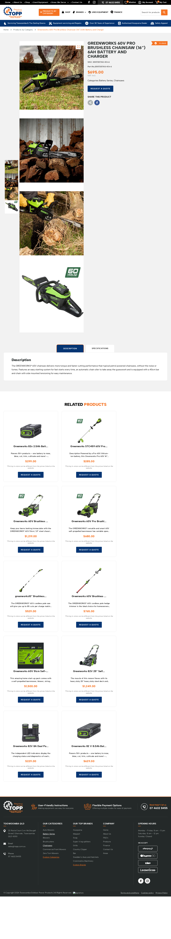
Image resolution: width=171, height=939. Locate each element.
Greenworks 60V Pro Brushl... (89, 521)
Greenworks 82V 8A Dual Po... (30, 746)
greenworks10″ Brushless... (30, 596)
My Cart (162, 2)
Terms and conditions (130, 893)
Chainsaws (119, 80)
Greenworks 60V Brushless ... (30, 521)
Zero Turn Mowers (51, 853)
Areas (105, 853)
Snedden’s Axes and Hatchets (86, 857)
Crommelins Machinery (83, 861)
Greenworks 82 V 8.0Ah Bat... (88, 746)
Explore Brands (79, 865)
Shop (27, 2)
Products (107, 842)
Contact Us (77, 2)
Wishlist (131, 2)
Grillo (75, 845)
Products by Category (23, 30)
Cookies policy (147, 893)
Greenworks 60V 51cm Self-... (30, 671)
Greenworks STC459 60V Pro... (88, 446)
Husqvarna (77, 830)
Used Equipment (40, 2)
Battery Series (106, 80)
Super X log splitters (81, 842)
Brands (79, 12)
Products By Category (49, 12)
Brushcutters (48, 842)
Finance (118, 12)
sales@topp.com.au (17, 846)
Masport (76, 834)
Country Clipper (80, 849)
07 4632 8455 (113, 2)
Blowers (46, 838)
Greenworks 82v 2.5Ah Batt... (30, 446)
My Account (147, 2)
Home (7, 2)
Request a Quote (100, 89)
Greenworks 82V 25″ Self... (89, 671)
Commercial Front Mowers (54, 849)
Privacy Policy (162, 893)
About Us (18, 2)
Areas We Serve (58, 2)
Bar (74, 853)
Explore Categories (51, 857)
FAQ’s (105, 838)
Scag (75, 838)
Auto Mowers (48, 830)
